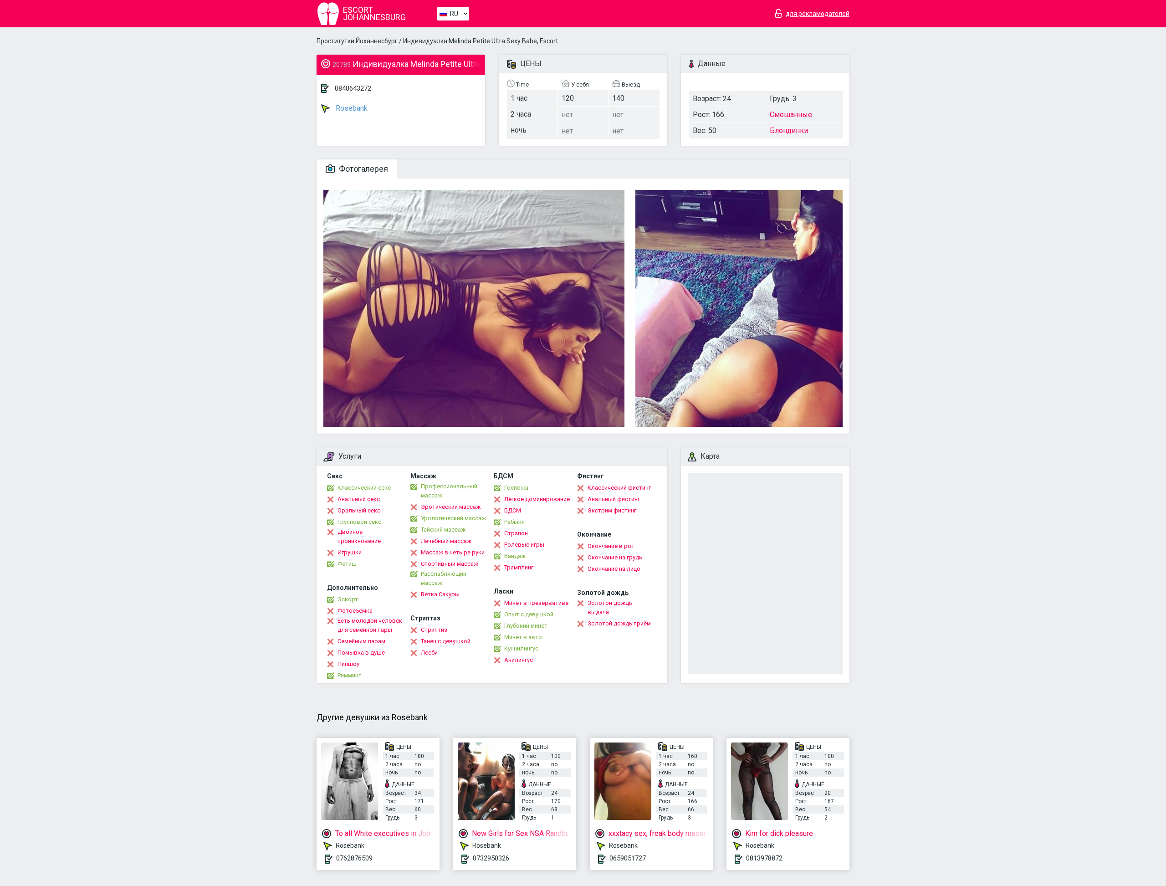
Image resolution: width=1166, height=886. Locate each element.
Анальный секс (359, 499)
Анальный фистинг (614, 499)
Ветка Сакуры (440, 594)
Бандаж (515, 556)
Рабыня (514, 521)
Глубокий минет (525, 625)
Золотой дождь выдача (610, 607)
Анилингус (518, 659)
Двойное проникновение (359, 536)
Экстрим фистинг (612, 510)
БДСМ (512, 510)
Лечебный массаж (446, 541)
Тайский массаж (443, 529)
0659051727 (627, 858)
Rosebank (351, 108)
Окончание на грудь (615, 557)
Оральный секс (359, 510)
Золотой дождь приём (619, 623)
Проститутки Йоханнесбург (357, 41)
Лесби (429, 652)
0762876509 (354, 858)
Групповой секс (359, 521)
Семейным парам (361, 641)
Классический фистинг (619, 487)
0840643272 (353, 88)
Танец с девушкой (445, 641)
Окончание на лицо (614, 568)
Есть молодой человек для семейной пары (370, 625)
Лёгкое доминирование (537, 499)
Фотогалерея (362, 169)
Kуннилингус (521, 648)
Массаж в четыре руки (453, 552)
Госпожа (516, 487)
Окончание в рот (611, 546)
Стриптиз (434, 629)
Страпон (516, 533)
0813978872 (764, 858)
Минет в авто (523, 637)
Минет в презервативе (536, 602)
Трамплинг (518, 567)
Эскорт (348, 599)
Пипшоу (348, 664)
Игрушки (350, 552)
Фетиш (347, 563)
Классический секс (364, 487)
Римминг (349, 675)
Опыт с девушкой (528, 614)
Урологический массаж (453, 518)
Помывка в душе (361, 652)
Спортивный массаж (449, 563)
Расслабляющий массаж (443, 578)
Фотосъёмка (355, 610)
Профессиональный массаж (449, 491)
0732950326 (491, 858)
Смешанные (791, 114)
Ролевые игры (524, 544)
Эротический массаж (451, 506)
